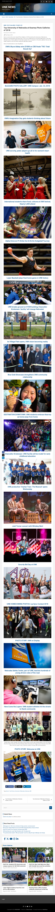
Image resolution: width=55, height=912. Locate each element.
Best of (7, 791)
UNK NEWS (8, 7)
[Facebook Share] (3, 452)
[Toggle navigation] (4, 13)
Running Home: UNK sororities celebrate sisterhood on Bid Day (38, 888)
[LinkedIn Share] (3, 458)
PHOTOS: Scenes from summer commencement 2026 (15, 829)
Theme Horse (29, 909)
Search (50, 807)
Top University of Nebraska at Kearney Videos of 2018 (41, 799)
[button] (3, 460)
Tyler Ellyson (13, 891)
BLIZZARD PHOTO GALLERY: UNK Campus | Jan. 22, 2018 (27, 86)
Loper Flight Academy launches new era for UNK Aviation (13, 888)
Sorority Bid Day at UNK (27, 565)
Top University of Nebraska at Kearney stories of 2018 (13, 799)
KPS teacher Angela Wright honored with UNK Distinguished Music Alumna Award (21, 827)
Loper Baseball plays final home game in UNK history (27, 278)
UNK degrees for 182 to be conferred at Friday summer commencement (19, 826)
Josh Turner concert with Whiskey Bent (27, 526)
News (5, 25)
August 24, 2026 (6, 867)
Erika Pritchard (14, 867)
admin (14, 32)
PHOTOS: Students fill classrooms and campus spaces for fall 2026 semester (14, 865)
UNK (30, 791)
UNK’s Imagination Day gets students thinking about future (27, 118)
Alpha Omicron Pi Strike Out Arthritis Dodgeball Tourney (27, 241)
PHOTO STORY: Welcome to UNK (27, 749)
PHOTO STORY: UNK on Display (27, 641)
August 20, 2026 (6, 891)
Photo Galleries (11, 25)
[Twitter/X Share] (3, 455)
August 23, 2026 (32, 867)
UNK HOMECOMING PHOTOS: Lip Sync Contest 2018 (27, 604)
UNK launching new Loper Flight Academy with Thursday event (16, 831)
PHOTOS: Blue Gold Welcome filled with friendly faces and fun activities (39, 865)
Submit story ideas (7, 816)
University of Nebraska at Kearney (22, 791)
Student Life (19, 25)
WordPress (45, 909)
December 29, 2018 (8, 32)
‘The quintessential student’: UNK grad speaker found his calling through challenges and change (24, 832)
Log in (3, 899)
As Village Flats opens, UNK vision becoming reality (27, 342)
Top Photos (12, 791)
